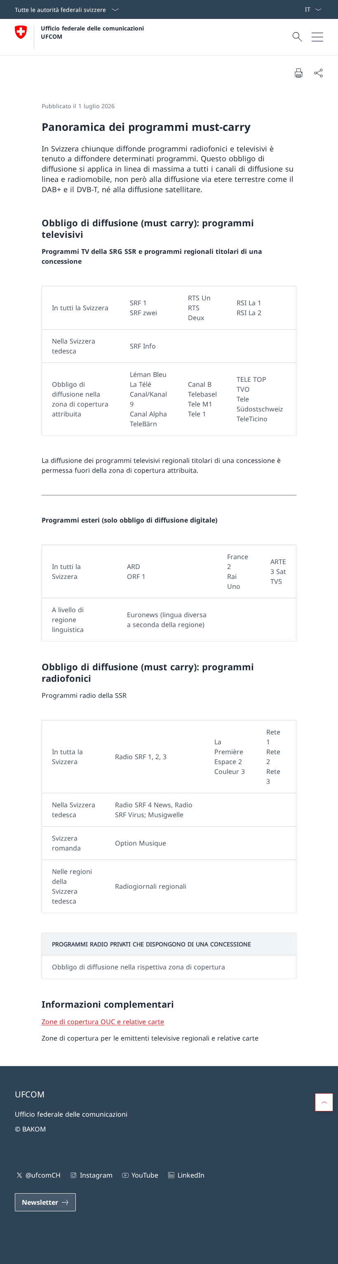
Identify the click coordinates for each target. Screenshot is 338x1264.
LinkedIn (191, 1175)
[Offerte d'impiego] (298, 9)
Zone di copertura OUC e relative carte (103, 1021)
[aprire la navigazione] (317, 37)
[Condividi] (318, 73)
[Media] (294, 9)
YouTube (144, 1175)
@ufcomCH (43, 1175)
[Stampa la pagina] (298, 73)
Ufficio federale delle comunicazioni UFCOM (93, 32)
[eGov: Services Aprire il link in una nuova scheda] (301, 9)
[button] (324, 1102)
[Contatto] (291, 9)
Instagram (96, 1175)
